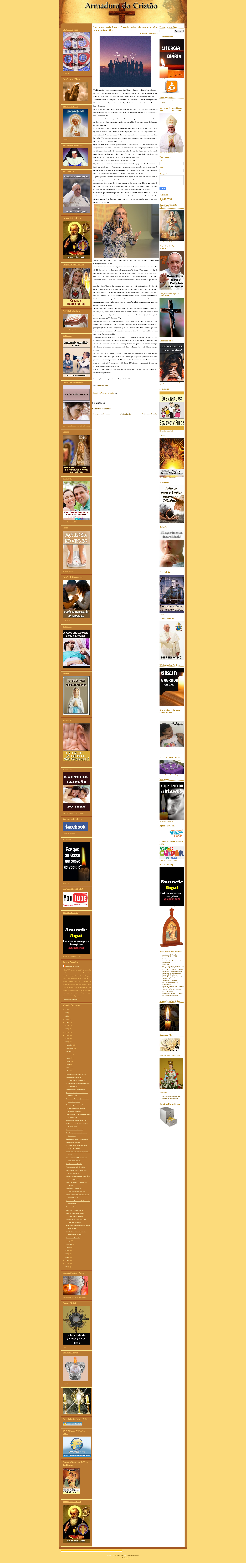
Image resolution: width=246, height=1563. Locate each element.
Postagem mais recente (101, 414)
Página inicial (125, 414)
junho (68, 1064)
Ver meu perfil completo (70, 999)
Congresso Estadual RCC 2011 (171, 1096)
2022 (66, 1019)
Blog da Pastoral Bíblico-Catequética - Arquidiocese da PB (173, 970)
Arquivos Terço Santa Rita (170, 1098)
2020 (66, 1025)
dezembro (69, 1045)
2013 (66, 1254)
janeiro (68, 1247)
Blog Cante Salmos (167, 991)
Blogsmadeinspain (132, 1555)
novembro (69, 1048)
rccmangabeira (166, 984)
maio (68, 1067)
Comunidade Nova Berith (169, 975)
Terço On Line (166, 959)
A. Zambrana (119, 1555)
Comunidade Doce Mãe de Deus (171, 973)
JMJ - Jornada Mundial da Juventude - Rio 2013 (173, 966)
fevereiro (69, 1244)
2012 (66, 1257)
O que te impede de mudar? (74, 1105)
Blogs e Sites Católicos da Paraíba (172, 993)
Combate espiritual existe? (74, 1129)
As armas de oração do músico (75, 1167)
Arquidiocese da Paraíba (169, 955)
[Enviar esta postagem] (116, 393)
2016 (66, 1038)
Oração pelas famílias (73, 1142)
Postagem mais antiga (149, 414)
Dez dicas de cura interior (74, 1164)
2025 (66, 1009)
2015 (66, 1042)
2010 (66, 1263)
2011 (66, 1260)
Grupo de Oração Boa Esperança (172, 989)
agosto (68, 1058)
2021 (66, 1022)
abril (68, 1071)
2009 (66, 1267)
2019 (66, 1029)
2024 (66, 1013)
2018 (66, 1032)
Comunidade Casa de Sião (170, 957)
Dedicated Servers (127, 1558)
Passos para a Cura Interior (74, 1210)
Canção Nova (103, 385)
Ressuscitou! (70, 1207)
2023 (66, 1016)
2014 (66, 1250)
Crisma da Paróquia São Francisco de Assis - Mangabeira (173, 986)
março (68, 1241)
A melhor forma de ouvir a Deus (76, 1074)
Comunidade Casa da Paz (169, 980)
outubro (69, 1051)
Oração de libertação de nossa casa (77, 1139)
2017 (66, 1035)
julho (68, 1061)
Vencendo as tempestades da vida (76, 1120)
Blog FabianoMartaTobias (170, 995)
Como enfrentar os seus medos (75, 1089)
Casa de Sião (166, 964)
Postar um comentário (101, 409)
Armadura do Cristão (72, 966)
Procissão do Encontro (73, 1237)
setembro (69, 1055)
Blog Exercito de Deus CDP (170, 982)
